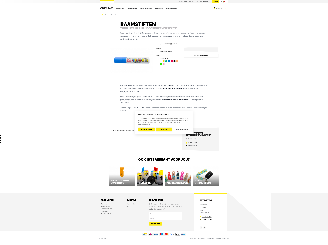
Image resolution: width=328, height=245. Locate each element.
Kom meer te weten (144, 124)
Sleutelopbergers (171, 8)
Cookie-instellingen (181, 129)
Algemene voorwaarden (222, 238)
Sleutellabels (120, 8)
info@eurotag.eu (193, 146)
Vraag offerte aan (201, 55)
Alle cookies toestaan (146, 129)
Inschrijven (155, 223)
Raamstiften (114, 15)
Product (107, 15)
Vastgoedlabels (132, 8)
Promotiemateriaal (146, 8)
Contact (216, 2)
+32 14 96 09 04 (192, 143)
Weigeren (164, 129)
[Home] (107, 8)
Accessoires (159, 8)
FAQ (128, 206)
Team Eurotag (131, 204)
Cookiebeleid (201, 238)
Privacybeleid (192, 238)
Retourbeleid (210, 238)
